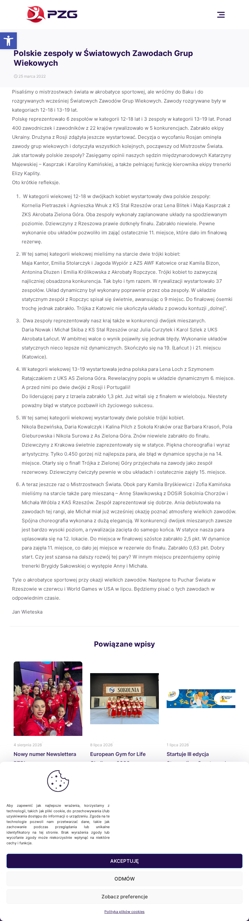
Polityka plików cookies (124, 911)
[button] (8, 40)
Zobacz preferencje (124, 896)
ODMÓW (124, 879)
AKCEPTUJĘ (124, 861)
